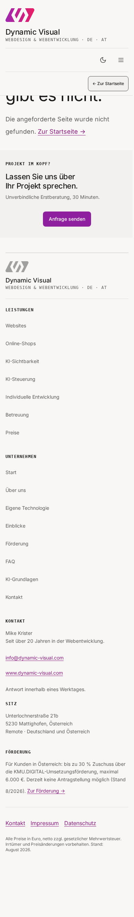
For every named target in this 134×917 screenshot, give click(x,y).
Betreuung (17, 415)
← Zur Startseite (108, 83)
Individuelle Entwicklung (32, 397)
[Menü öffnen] (121, 60)
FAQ (10, 561)
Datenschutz (80, 823)
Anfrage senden (67, 219)
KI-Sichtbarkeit (22, 361)
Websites (15, 325)
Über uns (15, 490)
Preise (12, 432)
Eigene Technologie (27, 508)
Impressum (45, 823)
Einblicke (15, 526)
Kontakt (14, 597)
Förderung (17, 543)
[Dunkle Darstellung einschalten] (103, 60)
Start (10, 472)
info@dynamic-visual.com (34, 658)
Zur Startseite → (62, 131)
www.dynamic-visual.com (34, 673)
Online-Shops (20, 343)
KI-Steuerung (20, 379)
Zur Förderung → (46, 791)
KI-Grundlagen (21, 579)
